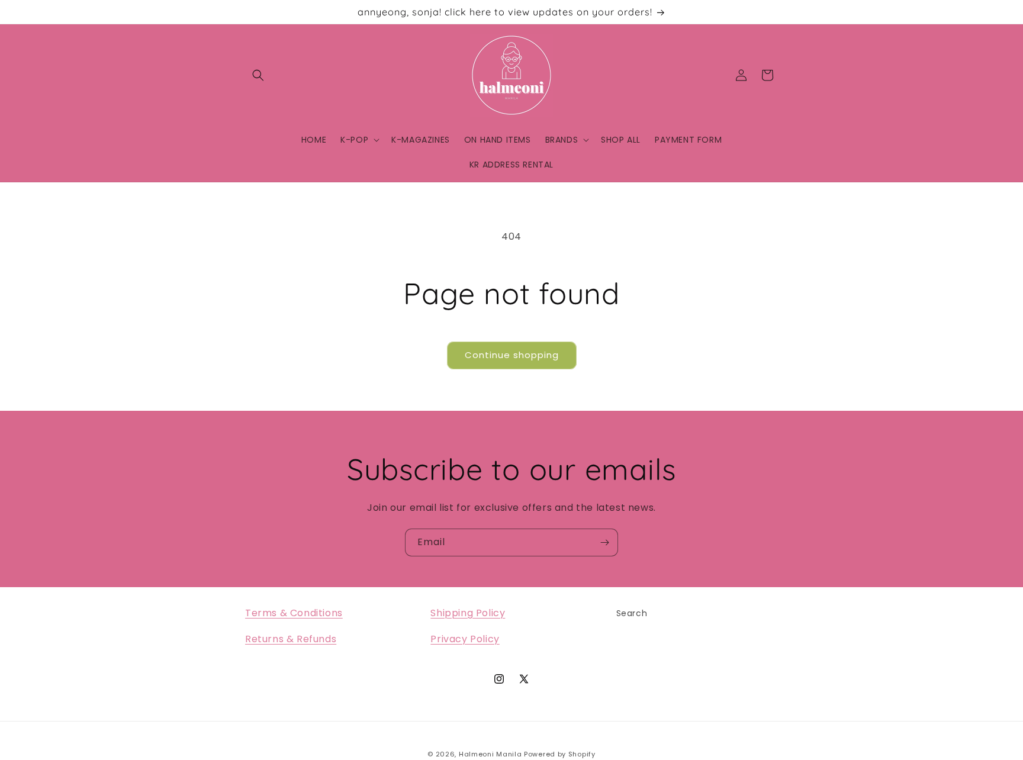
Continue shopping (512, 355)
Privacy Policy (464, 639)
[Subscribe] (604, 542)
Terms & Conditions (294, 613)
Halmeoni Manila (490, 754)
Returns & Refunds (290, 639)
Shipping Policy (467, 613)
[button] (258, 75)
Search (632, 613)
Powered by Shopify (560, 754)
